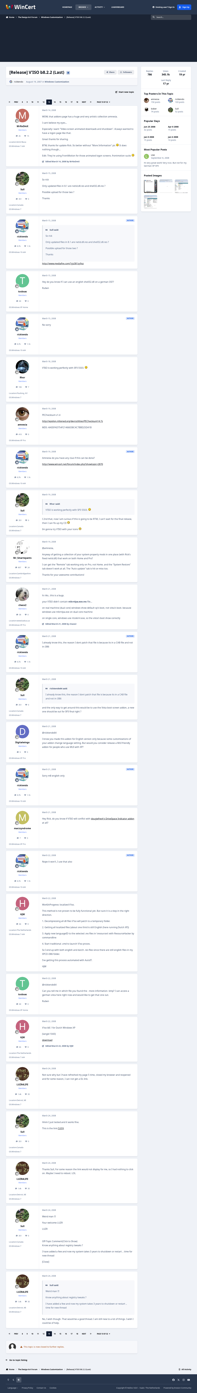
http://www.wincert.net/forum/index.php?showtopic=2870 (72, 464)
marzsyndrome (22, 828)
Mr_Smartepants (22, 557)
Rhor (22, 377)
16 (66, 102)
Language (12, 1388)
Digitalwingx (22, 742)
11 (38, 102)
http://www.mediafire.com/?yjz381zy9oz (63, 263)
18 (77, 102)
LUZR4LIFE (22, 1084)
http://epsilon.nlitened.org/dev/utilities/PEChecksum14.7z (72, 421)
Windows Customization (57, 81)
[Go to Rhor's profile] (22, 367)
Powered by (177, 1388)
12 (43, 102)
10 (32, 102)
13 (49, 102)
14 (55, 102)
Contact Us (41, 1388)
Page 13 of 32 (102, 102)
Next (84, 102)
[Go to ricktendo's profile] (10, 81)
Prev (16, 102)
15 (60, 102)
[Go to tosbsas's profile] (22, 281)
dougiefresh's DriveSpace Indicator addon (112, 818)
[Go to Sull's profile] (22, 178)
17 (71, 102)
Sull (22, 189)
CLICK (61, 1128)
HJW (22, 914)
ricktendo (18, 81)
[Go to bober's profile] (146, 110)
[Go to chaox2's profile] (22, 594)
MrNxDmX (22, 126)
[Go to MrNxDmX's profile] (22, 115)
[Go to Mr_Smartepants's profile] (22, 547)
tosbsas (22, 291)
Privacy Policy (27, 1388)
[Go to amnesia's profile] (22, 414)
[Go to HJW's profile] (22, 903)
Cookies (53, 1388)
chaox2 (22, 605)
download (47, 1040)
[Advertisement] (98, 41)
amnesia (22, 424)
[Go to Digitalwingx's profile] (22, 731)
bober (154, 108)
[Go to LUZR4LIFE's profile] (22, 1074)
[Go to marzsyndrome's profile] (22, 817)
